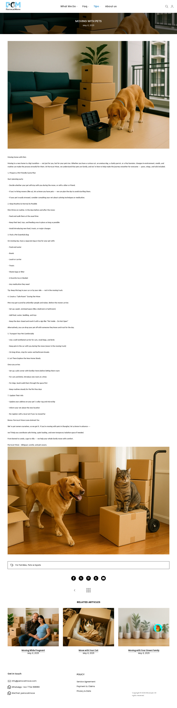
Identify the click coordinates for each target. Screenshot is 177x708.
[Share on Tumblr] (96, 578)
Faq (84, 6)
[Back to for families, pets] (88, 590)
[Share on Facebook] (73, 578)
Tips (96, 6)
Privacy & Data (84, 691)
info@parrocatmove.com (24, 681)
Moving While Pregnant (33, 650)
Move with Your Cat (88, 650)
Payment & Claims (86, 686)
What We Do (68, 6)
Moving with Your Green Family (143, 650)
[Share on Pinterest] (88, 578)
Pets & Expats (34, 565)
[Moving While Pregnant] (75, 590)
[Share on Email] (103, 578)
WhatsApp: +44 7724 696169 (26, 687)
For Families (21, 565)
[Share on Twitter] (81, 578)
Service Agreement (86, 681)
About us (111, 6)
